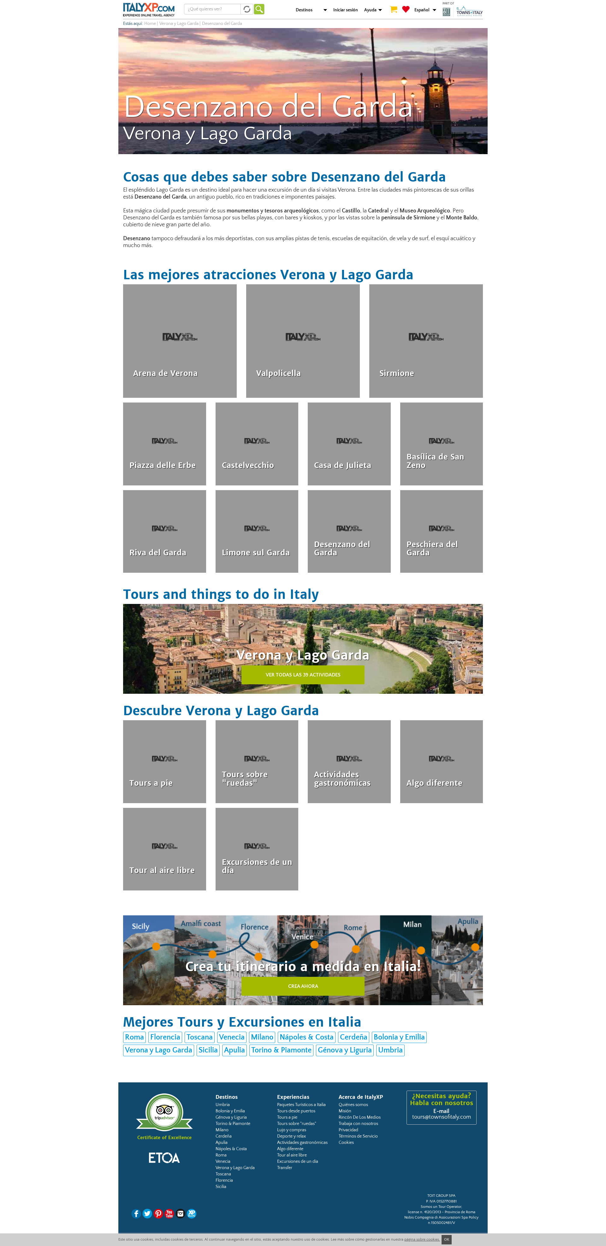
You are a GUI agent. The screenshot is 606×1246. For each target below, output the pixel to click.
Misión (345, 1111)
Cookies (346, 1142)
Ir (259, 9)
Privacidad (348, 1130)
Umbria (390, 1050)
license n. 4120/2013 (424, 1212)
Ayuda (370, 10)
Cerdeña (353, 1037)
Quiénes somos (353, 1104)
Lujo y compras (291, 1130)
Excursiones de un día (297, 1161)
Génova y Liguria (345, 1050)
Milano (262, 1037)
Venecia (232, 1037)
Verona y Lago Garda (179, 23)
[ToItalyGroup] (463, 11)
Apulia (234, 1050)
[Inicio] (149, 9)
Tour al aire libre (292, 1155)
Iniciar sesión (345, 10)
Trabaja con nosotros (358, 1123)
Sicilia (208, 1050)
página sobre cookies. (422, 1239)
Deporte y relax (291, 1136)
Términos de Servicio (358, 1136)
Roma (134, 1037)
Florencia (165, 1037)
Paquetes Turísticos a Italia (301, 1104)
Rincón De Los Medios (360, 1117)
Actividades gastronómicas (302, 1142)
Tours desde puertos (296, 1111)
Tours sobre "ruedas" (296, 1123)
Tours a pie (287, 1117)
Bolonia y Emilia (399, 1037)
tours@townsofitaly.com (441, 1117)
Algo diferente (290, 1148)
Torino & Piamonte (281, 1050)
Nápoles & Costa (307, 1037)
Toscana (200, 1037)
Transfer (284, 1167)
